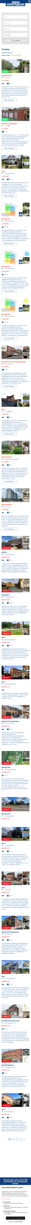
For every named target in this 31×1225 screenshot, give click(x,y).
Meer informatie (9, 100)
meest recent (6, 55)
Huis (3, 171)
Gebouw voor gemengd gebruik (14, 362)
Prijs (12, 55)
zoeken (17, 40)
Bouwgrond (6, 219)
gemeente (18, 55)
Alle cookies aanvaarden (15, 1218)
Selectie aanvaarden (15, 1221)
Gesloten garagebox (9, 123)
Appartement (7, 75)
